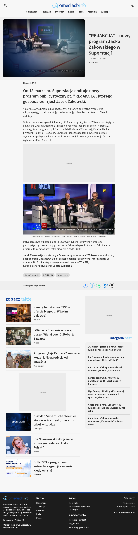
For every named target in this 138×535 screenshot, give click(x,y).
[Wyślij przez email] (111, 285)
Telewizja (46, 11)
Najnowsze (31, 11)
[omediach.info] (15, 499)
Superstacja (62, 275)
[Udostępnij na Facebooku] (85, 285)
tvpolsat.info (129, 502)
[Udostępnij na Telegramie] (105, 285)
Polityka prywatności (79, 527)
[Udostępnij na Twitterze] (92, 285)
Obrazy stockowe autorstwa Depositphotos (17, 526)
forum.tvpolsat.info (125, 506)
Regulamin (74, 523)
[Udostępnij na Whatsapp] (98, 285)
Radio (71, 11)
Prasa (81, 11)
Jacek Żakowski (32, 275)
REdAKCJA (48, 275)
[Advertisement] (69, 163)
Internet (59, 11)
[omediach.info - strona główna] (69, 5)
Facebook (8, 520)
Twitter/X (19, 520)
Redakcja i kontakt (77, 519)
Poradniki (92, 11)
